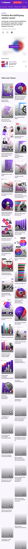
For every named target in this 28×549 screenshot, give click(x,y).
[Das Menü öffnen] (26, 2)
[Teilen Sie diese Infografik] (3, 32)
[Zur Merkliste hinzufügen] (7, 32)
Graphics (3, 13)
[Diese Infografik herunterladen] (11, 32)
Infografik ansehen (14, 46)
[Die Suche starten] (23, 2)
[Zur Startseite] (5, 2)
